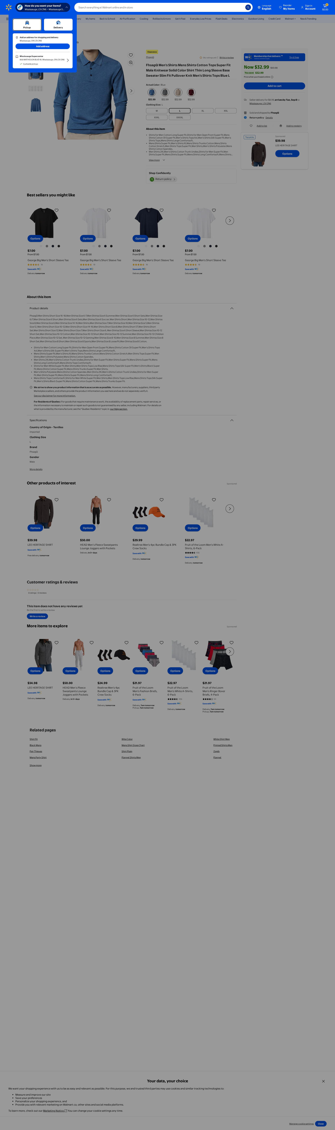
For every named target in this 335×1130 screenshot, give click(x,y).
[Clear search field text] (240, 7)
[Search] (248, 7)
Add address (42, 46)
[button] (287, 7)
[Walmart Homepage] (8, 7)
